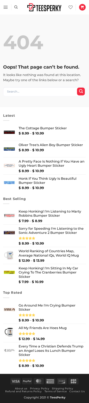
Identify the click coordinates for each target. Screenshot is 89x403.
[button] (5, 7)
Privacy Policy (39, 388)
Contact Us (77, 391)
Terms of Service (55, 391)
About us (21, 388)
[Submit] (81, 91)
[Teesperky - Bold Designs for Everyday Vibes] (44, 7)
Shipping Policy (62, 388)
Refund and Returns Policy (23, 391)
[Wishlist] (71, 7)
